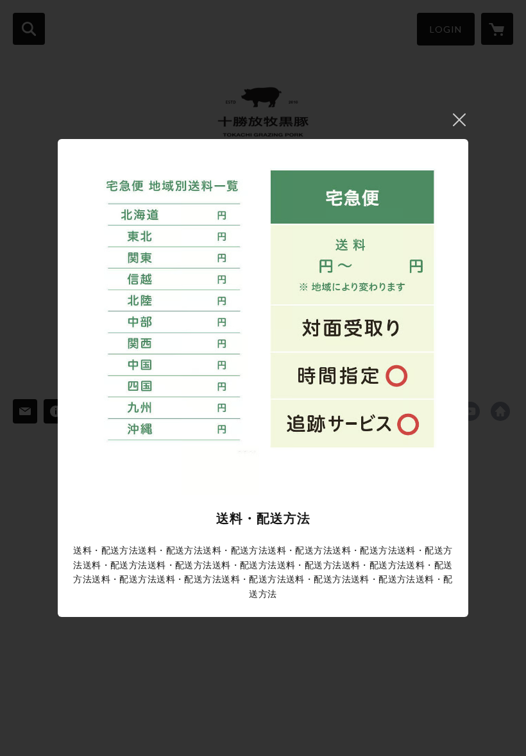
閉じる (459, 119)
